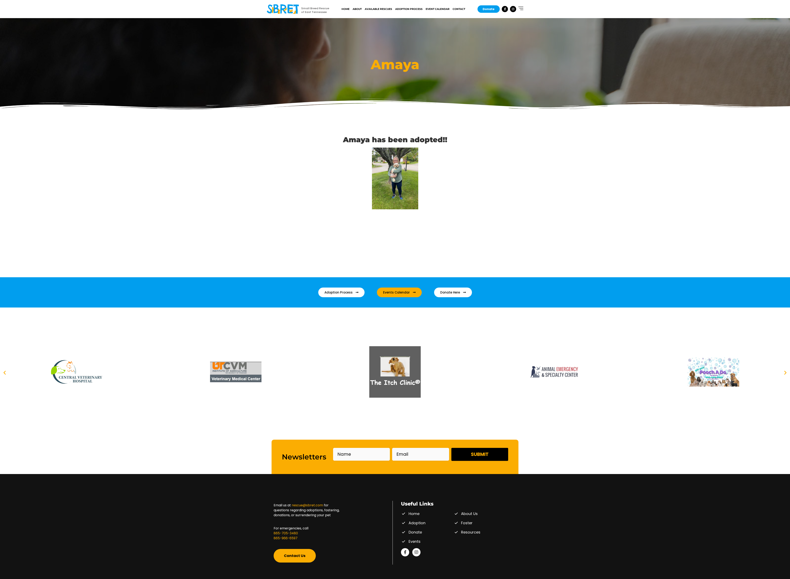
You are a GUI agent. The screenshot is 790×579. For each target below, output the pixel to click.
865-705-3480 (286, 533)
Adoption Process (409, 8)
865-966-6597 (285, 538)
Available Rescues (378, 8)
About (357, 8)
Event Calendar (438, 8)
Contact (459, 8)
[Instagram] (513, 9)
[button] (4, 372)
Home (346, 8)
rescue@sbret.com (307, 505)
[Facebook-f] (505, 9)
